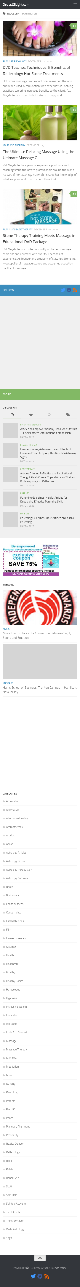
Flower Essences (16, 938)
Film (5, 61)
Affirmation (12, 801)
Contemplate (27, 469)
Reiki (9, 1160)
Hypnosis (11, 998)
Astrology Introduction (19, 869)
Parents (24, 493)
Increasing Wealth (16, 1006)
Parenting (11, 1092)
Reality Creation (15, 1143)
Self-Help (11, 1195)
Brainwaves (13, 895)
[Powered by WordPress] (27, 1268)
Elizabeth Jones (29, 445)
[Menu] (75, 4)
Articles (10, 835)
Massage (8, 683)
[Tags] (68, 415)
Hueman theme (58, 1268)
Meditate (11, 1058)
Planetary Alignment (18, 1126)
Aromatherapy (14, 827)
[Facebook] (69, 290)
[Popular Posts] (30, 415)
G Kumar (11, 946)
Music (6, 628)
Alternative (12, 809)
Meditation (12, 1066)
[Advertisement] (40, 341)
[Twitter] (63, 290)
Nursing (10, 1083)
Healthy (10, 972)
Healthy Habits (14, 981)
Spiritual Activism (16, 1203)
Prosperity (12, 1135)
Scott (9, 1186)
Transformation (15, 1220)
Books (9, 887)
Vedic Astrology (15, 1229)
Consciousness (14, 904)
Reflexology (18, 61)
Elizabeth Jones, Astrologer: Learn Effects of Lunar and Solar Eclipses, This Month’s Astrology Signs (48, 453)
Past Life (11, 1109)
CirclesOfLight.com (15, 4)
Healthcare (12, 964)
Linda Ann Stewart (30, 424)
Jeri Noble (11, 1024)
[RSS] (75, 290)
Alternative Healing (17, 818)
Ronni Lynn (12, 1178)
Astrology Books (15, 861)
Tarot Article (13, 1212)
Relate (10, 1169)
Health (10, 955)
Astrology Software (17, 878)
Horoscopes (13, 989)
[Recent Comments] (49, 415)
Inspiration (12, 1015)
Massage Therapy (14, 145)
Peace (9, 1118)
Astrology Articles (16, 852)
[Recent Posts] (12, 415)
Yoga (9, 1238)
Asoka (9, 844)
